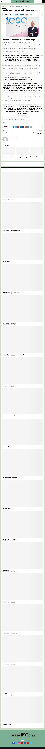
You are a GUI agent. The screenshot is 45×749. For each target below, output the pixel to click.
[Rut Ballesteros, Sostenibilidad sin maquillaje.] (22, 215)
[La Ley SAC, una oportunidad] (22, 679)
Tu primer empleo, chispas (7, 632)
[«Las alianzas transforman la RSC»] (22, 308)
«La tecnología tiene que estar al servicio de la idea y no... (14, 354)
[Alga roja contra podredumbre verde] (22, 462)
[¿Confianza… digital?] (22, 709)
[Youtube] (28, 743)
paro (4, 122)
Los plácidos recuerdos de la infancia (9, 663)
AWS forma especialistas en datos (9, 539)
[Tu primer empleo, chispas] (22, 617)
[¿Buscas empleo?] (22, 555)
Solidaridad (4, 8)
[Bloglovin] (31, 743)
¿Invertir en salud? (6, 261)
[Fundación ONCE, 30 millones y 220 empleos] (22, 277)
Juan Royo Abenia (6, 262)
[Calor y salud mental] (22, 586)
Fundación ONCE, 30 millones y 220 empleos (11, 292)
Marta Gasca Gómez (13, 137)
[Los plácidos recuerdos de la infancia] (22, 648)
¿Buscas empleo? (5, 570)
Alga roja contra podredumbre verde (9, 477)
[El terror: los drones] (22, 493)
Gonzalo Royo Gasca (7, 293)
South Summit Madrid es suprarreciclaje (10, 385)
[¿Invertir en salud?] (22, 246)
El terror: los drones (6, 508)
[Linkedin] (25, 743)
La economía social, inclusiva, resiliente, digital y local (34, 132)
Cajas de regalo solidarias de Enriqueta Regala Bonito (8, 157)
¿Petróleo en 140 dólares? (7, 446)
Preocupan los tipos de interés (8, 199)
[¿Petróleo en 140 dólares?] (22, 432)
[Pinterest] (22, 743)
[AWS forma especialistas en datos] (22, 524)
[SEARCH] (41, 164)
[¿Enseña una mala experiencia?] (22, 401)
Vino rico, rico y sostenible (8, 132)
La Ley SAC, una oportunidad (8, 694)
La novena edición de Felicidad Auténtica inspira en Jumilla (22, 157)
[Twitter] (16, 743)
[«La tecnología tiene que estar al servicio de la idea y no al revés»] (22, 339)
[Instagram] (19, 743)
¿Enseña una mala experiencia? (8, 416)
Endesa (39, 92)
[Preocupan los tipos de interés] (22, 185)
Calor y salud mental (6, 601)
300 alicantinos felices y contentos (35, 157)
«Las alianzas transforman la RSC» (9, 323)
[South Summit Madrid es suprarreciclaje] (22, 370)
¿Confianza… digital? (6, 724)
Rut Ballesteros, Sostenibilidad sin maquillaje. (11, 230)
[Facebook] (13, 743)
